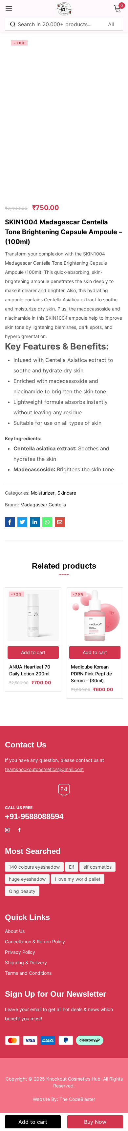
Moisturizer (42, 493)
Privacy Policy (20, 952)
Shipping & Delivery (26, 962)
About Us (15, 931)
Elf (71, 867)
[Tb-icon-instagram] (7, 830)
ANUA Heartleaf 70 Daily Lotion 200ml (29, 670)
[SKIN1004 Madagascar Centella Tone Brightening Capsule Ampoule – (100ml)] (10, 522)
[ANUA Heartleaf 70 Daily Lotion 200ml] (33, 615)
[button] (33, 652)
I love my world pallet (77, 879)
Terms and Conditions (28, 973)
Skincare (66, 493)
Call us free (18, 807)
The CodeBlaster (77, 1099)
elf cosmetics (97, 867)
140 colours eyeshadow (34, 867)
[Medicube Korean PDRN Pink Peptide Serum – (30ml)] (94, 615)
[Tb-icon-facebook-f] (20, 830)
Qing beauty (22, 891)
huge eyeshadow (27, 879)
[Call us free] (64, 790)
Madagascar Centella (43, 504)
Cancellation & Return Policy (35, 941)
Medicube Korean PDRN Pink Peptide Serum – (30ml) (91, 673)
